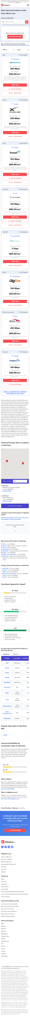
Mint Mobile (7, 682)
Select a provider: (7, 481)
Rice (20, 517)
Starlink (4, 546)
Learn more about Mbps (7, 789)
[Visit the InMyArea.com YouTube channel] (12, 847)
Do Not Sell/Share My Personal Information (12, 891)
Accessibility (4, 889)
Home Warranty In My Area (8, 864)
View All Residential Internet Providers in (15, 393)
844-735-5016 (16, 830)
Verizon (3, 946)
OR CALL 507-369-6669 (15, 305)
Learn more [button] (17, 2)
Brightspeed (4, 934)
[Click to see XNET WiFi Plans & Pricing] (15, 241)
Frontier (3, 951)
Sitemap (3, 872)
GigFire (4, 552)
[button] (7, 461)
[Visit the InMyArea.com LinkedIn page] (9, 847)
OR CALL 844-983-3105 (15, 182)
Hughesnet (5, 556)
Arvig (7, 699)
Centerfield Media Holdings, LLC (11, 968)
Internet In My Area (6, 857)
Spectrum (3, 931)
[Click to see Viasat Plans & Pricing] (15, 152)
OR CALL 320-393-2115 (15, 345)
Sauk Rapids (17, 519)
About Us (3, 881)
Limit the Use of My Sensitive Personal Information (14, 894)
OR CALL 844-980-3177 (15, 225)
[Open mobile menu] (28, 5)
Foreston (7, 517)
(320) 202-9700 (6, 491)
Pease (16, 517)
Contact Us (4, 884)
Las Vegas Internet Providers (8, 911)
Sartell (11, 519)
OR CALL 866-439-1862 (15, 265)
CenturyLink (5, 549)
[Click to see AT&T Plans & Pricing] (15, 63)
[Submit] (26, 21)
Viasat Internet (5, 941)
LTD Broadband (7, 706)
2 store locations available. (15, 506)
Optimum (3, 929)
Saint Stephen (5, 519)
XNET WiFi (5, 551)
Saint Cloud (25, 517)
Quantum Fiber (5, 936)
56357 (5, 735)
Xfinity (3, 948)
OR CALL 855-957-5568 (15, 136)
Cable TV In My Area (6, 859)
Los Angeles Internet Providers (9, 904)
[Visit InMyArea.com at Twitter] (5, 847)
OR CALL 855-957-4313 (15, 93)
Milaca (12, 517)
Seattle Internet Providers (8, 916)
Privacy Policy (5, 886)
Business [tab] (15, 654)
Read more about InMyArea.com (10, 799)
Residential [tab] (6, 654)
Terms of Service (5, 896)
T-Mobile (7, 677)
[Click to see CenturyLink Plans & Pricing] (15, 197)
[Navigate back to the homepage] (6, 5)
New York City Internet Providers (10, 906)
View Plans (15, 85)
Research (3, 867)
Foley (2, 517)
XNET (7, 693)
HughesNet (7, 718)
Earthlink (3, 926)
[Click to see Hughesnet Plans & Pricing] (15, 360)
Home (2, 879)
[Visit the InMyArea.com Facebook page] (2, 847)
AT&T (3, 544)
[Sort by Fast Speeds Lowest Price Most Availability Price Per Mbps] (22, 49)
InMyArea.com (9, 966)
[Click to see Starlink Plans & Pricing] (15, 110)
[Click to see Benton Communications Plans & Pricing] (15, 321)
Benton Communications (9, 554)
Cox (2, 943)
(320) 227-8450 (7, 501)
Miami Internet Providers (7, 914)
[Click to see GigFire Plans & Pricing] (15, 281)
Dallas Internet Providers (7, 909)
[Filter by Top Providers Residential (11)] (8, 49)
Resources (4, 869)
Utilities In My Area (6, 862)
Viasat (4, 547)
